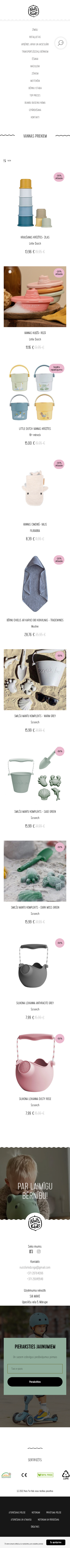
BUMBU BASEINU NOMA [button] (35, 103)
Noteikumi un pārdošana (48, 1519)
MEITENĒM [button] (35, 81)
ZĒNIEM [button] (35, 73)
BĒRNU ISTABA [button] (35, 88)
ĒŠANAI (35, 59)
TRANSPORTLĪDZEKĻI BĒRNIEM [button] (35, 52)
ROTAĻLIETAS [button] (35, 37)
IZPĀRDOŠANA (35, 110)
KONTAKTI (35, 117)
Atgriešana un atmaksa (21, 1519)
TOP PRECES (35, 95)
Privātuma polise (53, 1512)
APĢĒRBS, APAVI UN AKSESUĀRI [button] (35, 44)
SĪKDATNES (35, 1526)
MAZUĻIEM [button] (35, 66)
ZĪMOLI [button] (35, 30)
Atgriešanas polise (17, 1512)
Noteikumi (36, 1512)
